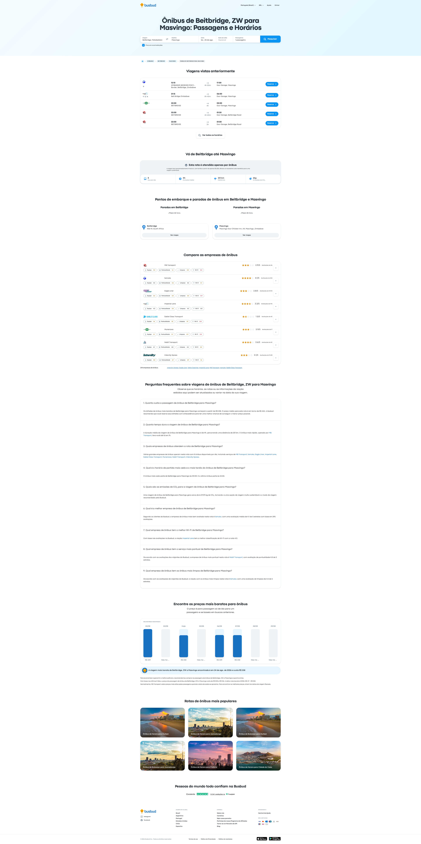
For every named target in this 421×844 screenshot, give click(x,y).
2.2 (201, 347)
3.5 (188, 295)
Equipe (149, 270)
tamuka (167, 278)
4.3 (154, 308)
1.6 (172, 270)
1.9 (187, 321)
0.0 (201, 270)
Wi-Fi (196, 270)
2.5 (173, 295)
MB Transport (170, 265)
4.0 (201, 308)
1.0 (172, 321)
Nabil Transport (170, 342)
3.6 (173, 283)
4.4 (188, 347)
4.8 (172, 347)
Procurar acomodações (154, 45)
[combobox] (152, 39)
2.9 (187, 334)
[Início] (142, 61)
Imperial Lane (170, 304)
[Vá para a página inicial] (148, 5)
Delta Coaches (193, 367)
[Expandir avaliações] (275, 268)
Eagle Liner (169, 291)
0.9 (201, 295)
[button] (167, 39)
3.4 (154, 270)
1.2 (201, 360)
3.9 (188, 360)
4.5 (154, 283)
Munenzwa (168, 329)
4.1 (154, 347)
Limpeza (182, 270)
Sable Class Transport (173, 316)
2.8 (188, 270)
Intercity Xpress (170, 355)
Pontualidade (165, 270)
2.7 (173, 360)
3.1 (201, 283)
